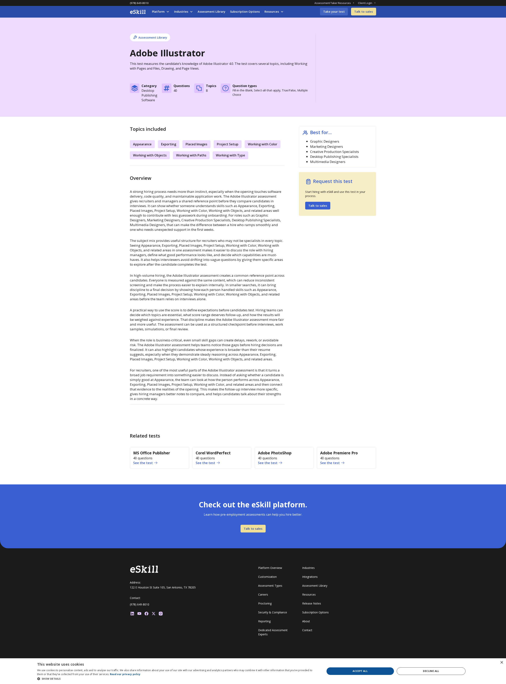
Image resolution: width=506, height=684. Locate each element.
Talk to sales (363, 11)
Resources (271, 11)
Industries (181, 11)
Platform (158, 11)
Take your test (334, 11)
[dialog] (253, 671)
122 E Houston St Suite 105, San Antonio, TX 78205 (163, 587)
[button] (160, 11)
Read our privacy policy (125, 674)
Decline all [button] (431, 671)
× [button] (501, 662)
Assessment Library (211, 11)
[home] (138, 12)
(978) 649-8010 (139, 3)
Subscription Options (245, 11)
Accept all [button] (360, 671)
